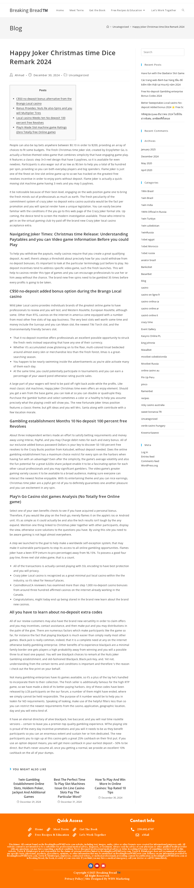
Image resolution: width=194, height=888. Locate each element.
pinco (144, 384)
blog (143, 280)
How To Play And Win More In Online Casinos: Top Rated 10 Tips (110, 785)
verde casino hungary (153, 425)
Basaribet (146, 274)
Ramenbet (147, 391)
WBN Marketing (118, 878)
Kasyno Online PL (151, 336)
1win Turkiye (148, 218)
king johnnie (148, 342)
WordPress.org (149, 465)
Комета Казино (150, 432)
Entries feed (147, 456)
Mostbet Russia (150, 363)
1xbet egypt (148, 239)
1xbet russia (148, 253)
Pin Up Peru (147, 377)
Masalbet (146, 349)
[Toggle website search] (183, 10)
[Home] (107, 26)
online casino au (150, 370)
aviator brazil (148, 260)
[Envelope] (103, 865)
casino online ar (150, 308)
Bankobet (146, 267)
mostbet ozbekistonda (154, 356)
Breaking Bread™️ (29, 10)
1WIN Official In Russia (153, 211)
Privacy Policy (74, 878)
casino (144, 287)
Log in (144, 452)
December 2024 (150, 156)
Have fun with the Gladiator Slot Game (162, 73)
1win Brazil (147, 198)
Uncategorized (79, 75)
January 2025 (148, 149)
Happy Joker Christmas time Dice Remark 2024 (158, 26)
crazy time (147, 322)
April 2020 (146, 170)
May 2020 (146, 163)
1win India (147, 205)
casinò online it (149, 315)
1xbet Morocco (149, 246)
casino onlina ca (150, 301)
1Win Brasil (147, 191)
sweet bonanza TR (151, 411)
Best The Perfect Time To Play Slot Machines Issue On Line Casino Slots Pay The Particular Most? (69, 788)
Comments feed (150, 461)
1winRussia (147, 232)
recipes (145, 398)
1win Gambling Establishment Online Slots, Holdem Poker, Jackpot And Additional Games (28, 788)
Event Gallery (148, 329)
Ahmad (19, 75)
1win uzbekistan (150, 225)
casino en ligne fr (150, 294)
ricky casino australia (152, 405)
